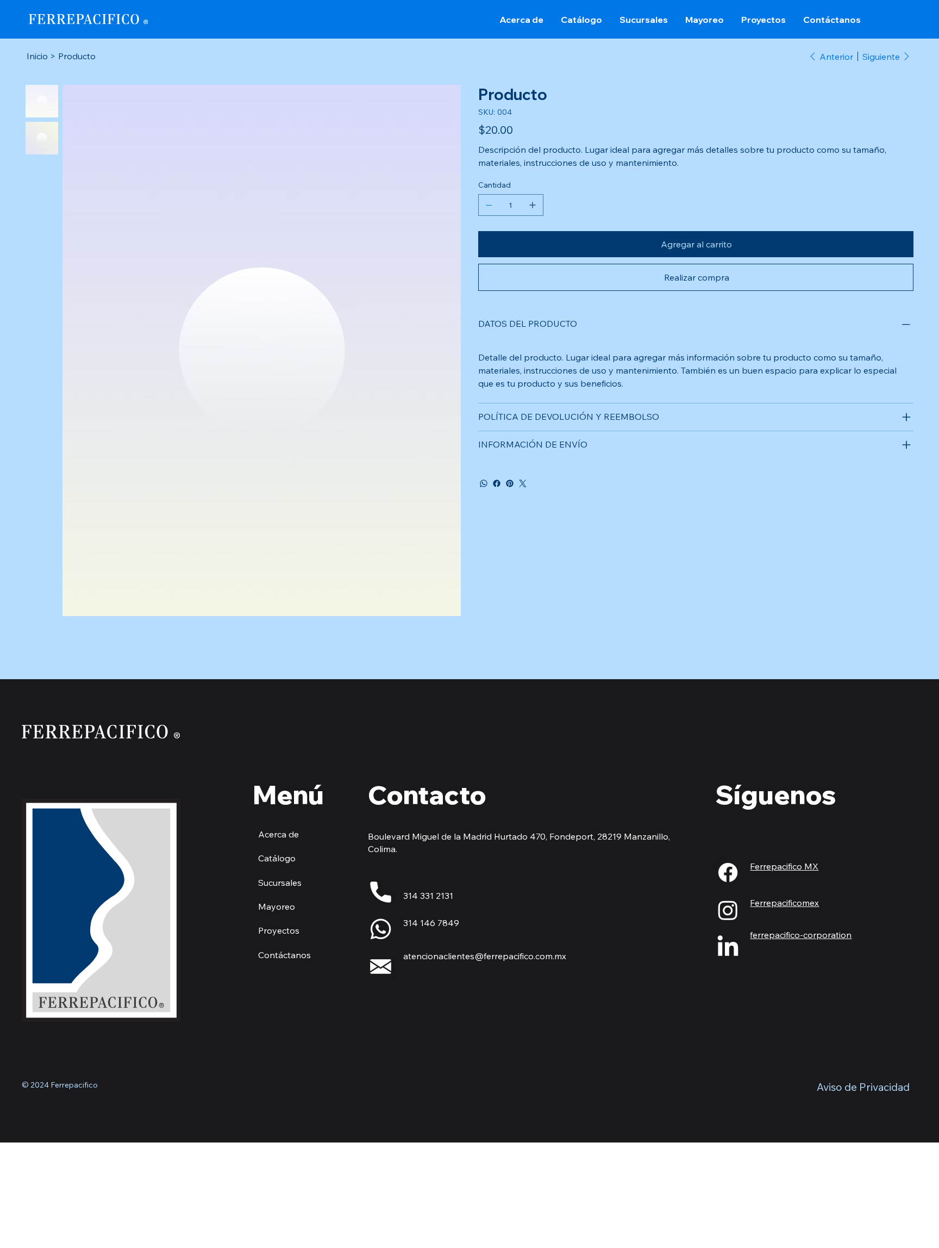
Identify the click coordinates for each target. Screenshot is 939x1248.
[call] (380, 892)
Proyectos (278, 930)
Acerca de (278, 834)
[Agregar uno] (532, 205)
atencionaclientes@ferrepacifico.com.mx (484, 956)
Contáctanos (284, 954)
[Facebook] (496, 483)
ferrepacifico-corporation (801, 934)
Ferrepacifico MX (784, 866)
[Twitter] (522, 483)
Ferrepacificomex (784, 902)
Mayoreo (276, 906)
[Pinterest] (509, 483)
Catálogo (277, 858)
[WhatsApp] (483, 483)
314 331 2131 (428, 895)
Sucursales (280, 882)
